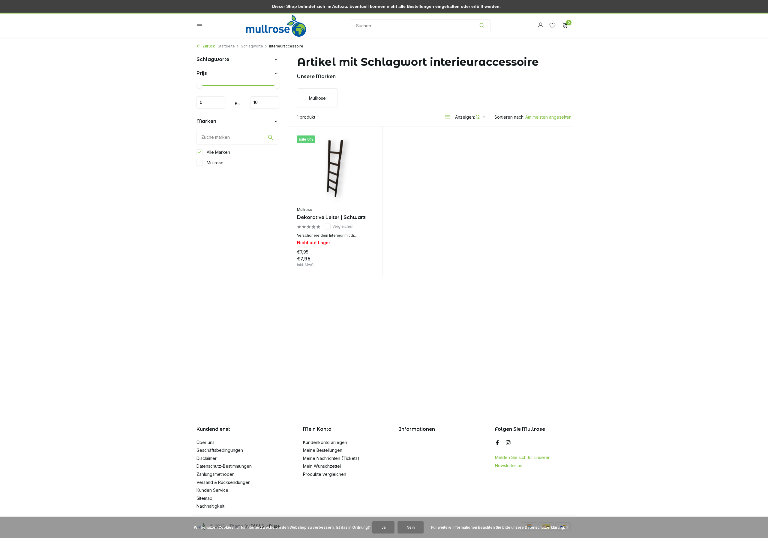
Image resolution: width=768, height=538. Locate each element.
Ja (383, 527)
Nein (410, 527)
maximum (264, 102)
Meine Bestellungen (322, 450)
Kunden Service (212, 490)
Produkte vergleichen (324, 474)
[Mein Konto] (540, 25)
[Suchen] (482, 26)
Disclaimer (206, 458)
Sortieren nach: (509, 117)
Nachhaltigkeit (210, 506)
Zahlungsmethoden (215, 474)
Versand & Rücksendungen (223, 482)
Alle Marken (218, 152)
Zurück (208, 46)
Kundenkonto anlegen (325, 442)
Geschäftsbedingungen (219, 450)
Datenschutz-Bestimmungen (224, 466)
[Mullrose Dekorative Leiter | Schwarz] (335, 169)
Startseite (226, 46)
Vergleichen (342, 226)
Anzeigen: (465, 117)
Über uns (205, 442)
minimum (210, 102)
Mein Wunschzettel (322, 466)
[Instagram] (508, 443)
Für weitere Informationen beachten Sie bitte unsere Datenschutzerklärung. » (499, 527)
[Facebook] (497, 443)
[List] (448, 117)
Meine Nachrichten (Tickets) (331, 458)
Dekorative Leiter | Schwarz (331, 217)
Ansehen (359, 260)
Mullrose (215, 162)
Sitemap (204, 498)
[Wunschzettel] (552, 25)
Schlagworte (252, 46)
